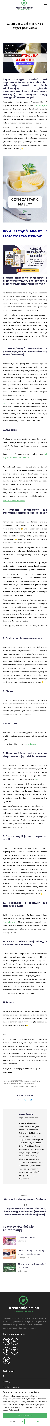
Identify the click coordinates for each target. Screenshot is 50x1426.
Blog (5, 1376)
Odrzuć (36, 1421)
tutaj (4, 403)
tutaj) (37, 779)
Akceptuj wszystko (25, 1415)
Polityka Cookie (14, 1410)
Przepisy (6, 1381)
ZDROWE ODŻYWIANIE (12, 55)
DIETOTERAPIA (10, 46)
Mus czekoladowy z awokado (14, 501)
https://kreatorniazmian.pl (28, 1118)
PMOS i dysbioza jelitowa (27, 1237)
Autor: (19, 1086)
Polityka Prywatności (11, 1387)
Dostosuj (13, 1421)
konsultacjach (41, 105)
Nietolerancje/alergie (12, 49)
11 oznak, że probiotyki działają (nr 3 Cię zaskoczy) (32, 1266)
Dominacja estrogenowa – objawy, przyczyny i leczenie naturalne (31, 1252)
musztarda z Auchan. (31, 744)
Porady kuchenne (11, 52)
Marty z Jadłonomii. (10, 922)
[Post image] (9, 1240)
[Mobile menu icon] (45, 5)
